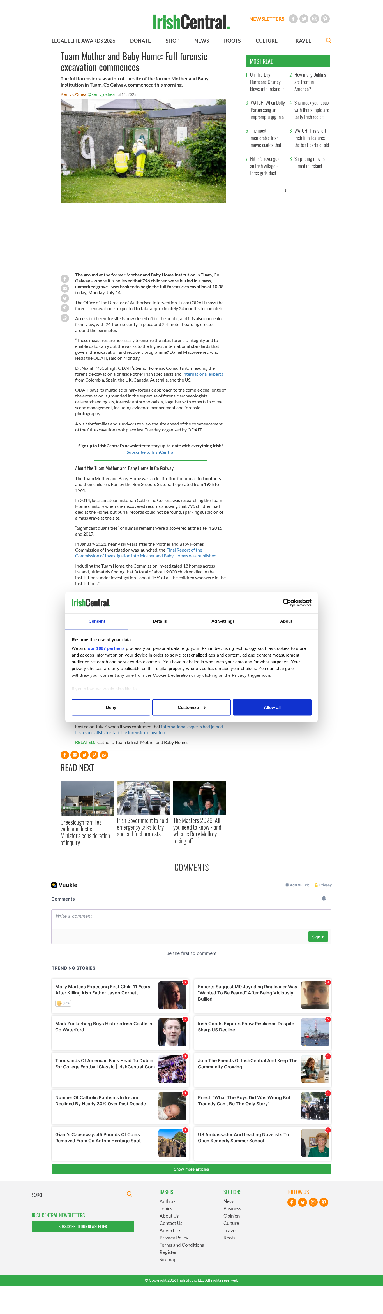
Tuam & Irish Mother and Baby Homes (151, 742)
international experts (203, 373)
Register (168, 1252)
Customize (188, 707)
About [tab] (286, 621)
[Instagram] (314, 18)
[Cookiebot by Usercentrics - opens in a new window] (287, 603)
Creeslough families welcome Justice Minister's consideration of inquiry (85, 832)
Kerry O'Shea (73, 94)
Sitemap (168, 1259)
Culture (231, 1223)
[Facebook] (293, 18)
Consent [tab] (97, 621)
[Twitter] (303, 18)
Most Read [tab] (262, 61)
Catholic (105, 742)
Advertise (170, 1230)
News (229, 1201)
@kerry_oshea (101, 94)
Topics (166, 1208)
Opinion (231, 1216)
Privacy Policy (174, 1238)
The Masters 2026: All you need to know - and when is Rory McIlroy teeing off (197, 830)
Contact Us (171, 1223)
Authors (168, 1201)
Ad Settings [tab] (223, 621)
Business (232, 1208)
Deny (111, 707)
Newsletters (267, 19)
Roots (229, 1238)
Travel (230, 1230)
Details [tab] (160, 621)
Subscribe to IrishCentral (150, 452)
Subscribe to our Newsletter (83, 1226)
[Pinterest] (325, 18)
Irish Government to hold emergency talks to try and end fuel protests (142, 827)
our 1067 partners (106, 648)
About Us (169, 1216)
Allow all (272, 707)
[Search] (328, 41)
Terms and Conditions (182, 1245)
